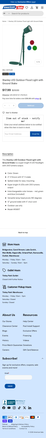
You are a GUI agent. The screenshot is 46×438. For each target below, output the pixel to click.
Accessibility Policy (27, 426)
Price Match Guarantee (12, 345)
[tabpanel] (23, 184)
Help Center (28, 321)
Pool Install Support (31, 326)
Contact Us (23, 429)
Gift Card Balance (30, 350)
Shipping (5, 95)
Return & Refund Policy (10, 426)
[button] (37, 7)
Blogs (4, 331)
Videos (26, 340)
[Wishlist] (26, 7)
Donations (27, 345)
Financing (27, 335)
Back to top (23, 232)
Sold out (30, 105)
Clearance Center (10, 326)
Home (4, 21)
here (33, 2)
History (5, 340)
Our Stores (7, 321)
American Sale (38, 432)
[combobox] (23, 13)
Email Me (35, 134)
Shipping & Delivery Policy (20, 424)
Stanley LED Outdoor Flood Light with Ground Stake (25, 21)
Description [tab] (7, 154)
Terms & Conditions (9, 429)
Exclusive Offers (30, 331)
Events (5, 335)
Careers (5, 350)
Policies (4, 424)
